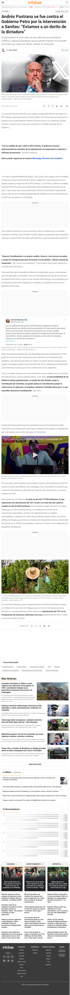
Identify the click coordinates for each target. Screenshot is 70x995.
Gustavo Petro (21, 667)
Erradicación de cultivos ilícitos (32, 670)
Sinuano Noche (15, 7)
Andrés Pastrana (8, 667)
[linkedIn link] (12, 960)
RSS (21, 976)
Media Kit (48, 964)
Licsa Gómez (13, 50)
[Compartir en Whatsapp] (44, 106)
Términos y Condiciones (61, 950)
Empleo (35, 953)
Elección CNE (61, 7)
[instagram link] (12, 956)
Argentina (21, 953)
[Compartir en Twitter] (52, 106)
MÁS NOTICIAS (35, 764)
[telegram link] (8, 960)
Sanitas (57, 667)
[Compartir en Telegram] (61, 106)
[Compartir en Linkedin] (57, 106)
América (21, 950)
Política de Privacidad (62, 955)
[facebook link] (4, 956)
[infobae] (35, 2)
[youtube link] (4, 960)
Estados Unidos (21, 961)
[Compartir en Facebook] (48, 106)
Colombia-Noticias (52, 670)
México (22, 964)
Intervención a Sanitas (37, 667)
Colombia (5, 11)
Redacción (35, 950)
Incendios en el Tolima (37, 7)
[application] (35, 455)
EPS (49, 667)
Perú (21, 967)
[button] (3, 2)
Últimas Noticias (21, 973)
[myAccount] (67, 2)
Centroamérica (21, 970)
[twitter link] (8, 956)
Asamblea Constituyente (10, 670)
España (21, 959)
